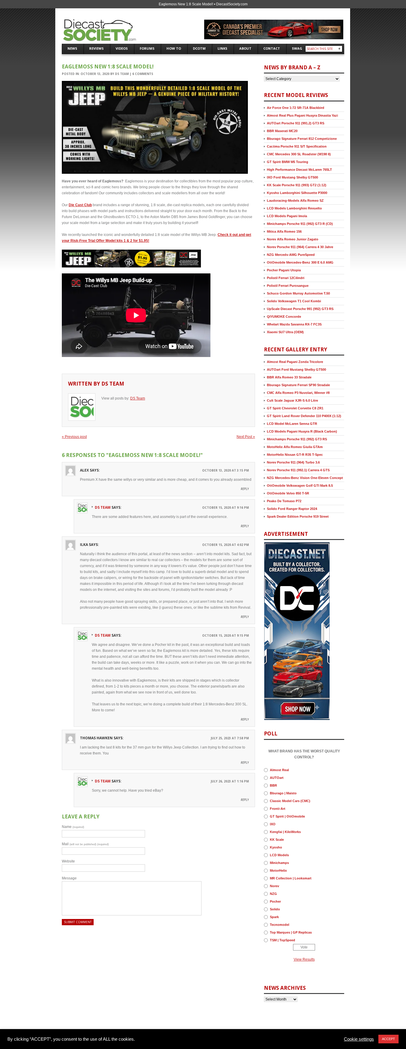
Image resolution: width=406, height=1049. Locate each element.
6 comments (142, 74)
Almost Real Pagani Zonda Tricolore (295, 362)
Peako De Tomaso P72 (284, 501)
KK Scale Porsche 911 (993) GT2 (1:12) (296, 185)
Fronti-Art (277, 808)
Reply (245, 489)
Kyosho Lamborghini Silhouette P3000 (297, 193)
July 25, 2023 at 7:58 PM (230, 738)
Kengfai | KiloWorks (285, 832)
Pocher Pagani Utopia (284, 270)
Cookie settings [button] (359, 1039)
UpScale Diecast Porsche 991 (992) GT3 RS (300, 309)
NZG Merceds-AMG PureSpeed (291, 254)
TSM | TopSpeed (282, 940)
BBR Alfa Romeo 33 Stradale (289, 377)
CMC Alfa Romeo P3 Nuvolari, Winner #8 (298, 392)
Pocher (275, 901)
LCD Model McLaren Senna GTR (292, 423)
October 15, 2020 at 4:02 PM (225, 545)
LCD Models (279, 855)
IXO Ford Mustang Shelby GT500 (292, 177)
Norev (274, 886)
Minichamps (279, 863)
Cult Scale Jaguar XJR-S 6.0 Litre (292, 400)
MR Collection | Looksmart (290, 878)
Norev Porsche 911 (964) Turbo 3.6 (293, 462)
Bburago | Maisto (283, 793)
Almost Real (279, 770)
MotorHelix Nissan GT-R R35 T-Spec (295, 454)
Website (68, 861)
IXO (273, 824)
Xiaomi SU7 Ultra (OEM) (285, 332)
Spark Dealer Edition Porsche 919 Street (298, 516)
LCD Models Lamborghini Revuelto (294, 208)
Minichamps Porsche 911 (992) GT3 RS (297, 439)
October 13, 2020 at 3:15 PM (225, 470)
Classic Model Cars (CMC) (290, 801)
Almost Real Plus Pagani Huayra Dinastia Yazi (302, 115)
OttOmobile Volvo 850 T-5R (288, 493)
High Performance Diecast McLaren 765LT (299, 169)
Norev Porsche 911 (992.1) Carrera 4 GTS (298, 470)
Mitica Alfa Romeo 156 (284, 231)
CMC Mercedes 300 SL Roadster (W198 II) (299, 154)
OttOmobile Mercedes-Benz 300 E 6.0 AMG (300, 262)
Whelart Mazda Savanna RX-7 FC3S (294, 324)
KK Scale (277, 839)
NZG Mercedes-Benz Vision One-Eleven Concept (305, 478)
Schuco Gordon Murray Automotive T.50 (298, 293)
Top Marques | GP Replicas (291, 932)
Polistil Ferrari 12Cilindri (285, 278)
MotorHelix (278, 870)
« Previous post (74, 437)
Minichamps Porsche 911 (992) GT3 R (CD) (300, 224)
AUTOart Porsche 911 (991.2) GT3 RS (295, 123)
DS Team (122, 74)
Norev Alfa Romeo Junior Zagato (292, 239)
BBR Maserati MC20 (282, 131)
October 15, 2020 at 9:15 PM (225, 635)
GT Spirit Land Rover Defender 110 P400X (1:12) (304, 416)
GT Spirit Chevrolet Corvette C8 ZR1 (295, 408)
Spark (274, 917)
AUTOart (277, 777)
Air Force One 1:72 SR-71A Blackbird (295, 107)
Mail (85, 844)
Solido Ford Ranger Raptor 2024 (292, 509)
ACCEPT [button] (388, 1039)
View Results (304, 959)
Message (69, 878)
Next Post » (246, 437)
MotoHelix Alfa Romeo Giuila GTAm (295, 447)
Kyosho (276, 847)
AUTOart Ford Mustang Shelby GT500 (296, 369)
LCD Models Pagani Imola (287, 216)
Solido (275, 909)
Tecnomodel (279, 924)
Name (73, 827)
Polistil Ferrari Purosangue (288, 285)
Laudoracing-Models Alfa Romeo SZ (295, 200)
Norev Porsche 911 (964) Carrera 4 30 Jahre (300, 247)
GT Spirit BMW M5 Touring (287, 162)
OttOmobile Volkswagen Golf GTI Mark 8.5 (300, 485)
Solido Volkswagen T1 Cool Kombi (294, 301)
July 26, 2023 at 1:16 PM (230, 781)
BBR (273, 785)
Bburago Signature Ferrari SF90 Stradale (298, 385)
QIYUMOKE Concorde (284, 316)
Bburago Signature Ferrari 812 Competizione (302, 138)
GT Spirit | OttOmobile (287, 816)
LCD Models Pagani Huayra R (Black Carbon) (302, 431)
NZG (273, 893)
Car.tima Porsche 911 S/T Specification (297, 146)
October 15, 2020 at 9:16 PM (225, 507)
